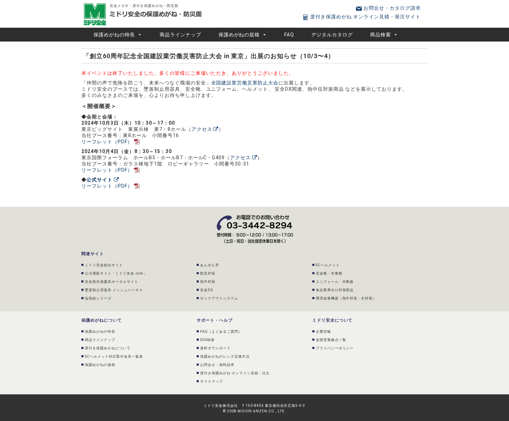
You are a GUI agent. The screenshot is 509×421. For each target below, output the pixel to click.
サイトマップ (211, 381)
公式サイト (100, 179)
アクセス (202, 129)
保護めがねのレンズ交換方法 (225, 356)
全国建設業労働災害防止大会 (245, 83)
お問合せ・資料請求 (217, 365)
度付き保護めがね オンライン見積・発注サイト (365, 16)
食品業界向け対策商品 (335, 290)
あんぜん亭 (209, 265)
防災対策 (207, 273)
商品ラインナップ (180, 34)
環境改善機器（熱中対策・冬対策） (346, 298)
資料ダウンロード (215, 348)
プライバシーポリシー (335, 348)
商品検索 (380, 34)
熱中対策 (207, 282)
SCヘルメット (328, 265)
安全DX (206, 290)
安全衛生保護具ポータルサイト (111, 282)
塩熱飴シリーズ (98, 298)
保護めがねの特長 (114, 34)
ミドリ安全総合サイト (104, 265)
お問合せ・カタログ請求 (391, 8)
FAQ (289, 34)
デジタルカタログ (332, 34)
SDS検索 (207, 340)
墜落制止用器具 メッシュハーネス (114, 290)
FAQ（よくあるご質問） (221, 331)
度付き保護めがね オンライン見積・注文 (235, 373)
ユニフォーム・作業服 (335, 282)
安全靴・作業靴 (329, 273)
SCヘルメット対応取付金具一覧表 (114, 356)
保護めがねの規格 (239, 34)
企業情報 (323, 331)
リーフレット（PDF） (107, 141)
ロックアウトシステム (219, 298)
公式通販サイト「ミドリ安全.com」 (116, 273)
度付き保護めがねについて (108, 348)
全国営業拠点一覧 (331, 340)
